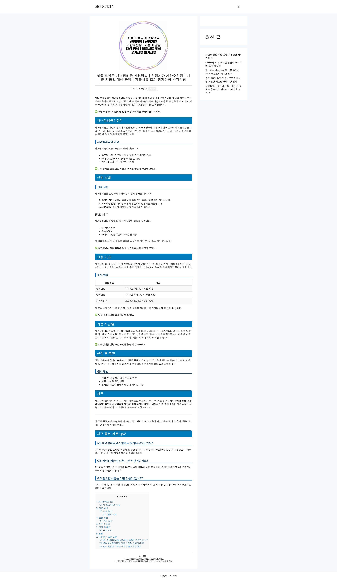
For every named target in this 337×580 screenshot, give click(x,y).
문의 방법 (105, 530)
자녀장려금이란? (105, 501)
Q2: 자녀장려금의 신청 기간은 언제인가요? (121, 543)
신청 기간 (102, 517)
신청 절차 (105, 511)
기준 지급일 (103, 524)
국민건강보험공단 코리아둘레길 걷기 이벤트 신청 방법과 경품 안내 (145, 561)
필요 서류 (110, 514)
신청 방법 (102, 508)
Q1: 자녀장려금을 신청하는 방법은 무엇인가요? (123, 540)
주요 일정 (105, 521)
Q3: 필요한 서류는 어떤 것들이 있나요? (120, 546)
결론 (99, 533)
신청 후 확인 (103, 527)
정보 (144, 556)
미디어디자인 (105, 7)
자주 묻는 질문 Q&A (106, 536)
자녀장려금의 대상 (109, 505)
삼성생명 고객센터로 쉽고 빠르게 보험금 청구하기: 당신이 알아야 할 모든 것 (223, 89)
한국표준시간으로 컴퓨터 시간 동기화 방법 (145, 558)
